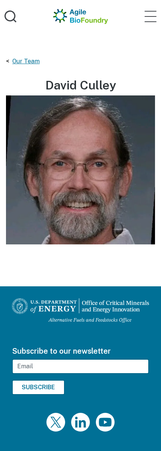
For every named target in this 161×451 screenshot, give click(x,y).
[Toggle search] (10, 16)
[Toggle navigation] (150, 16)
